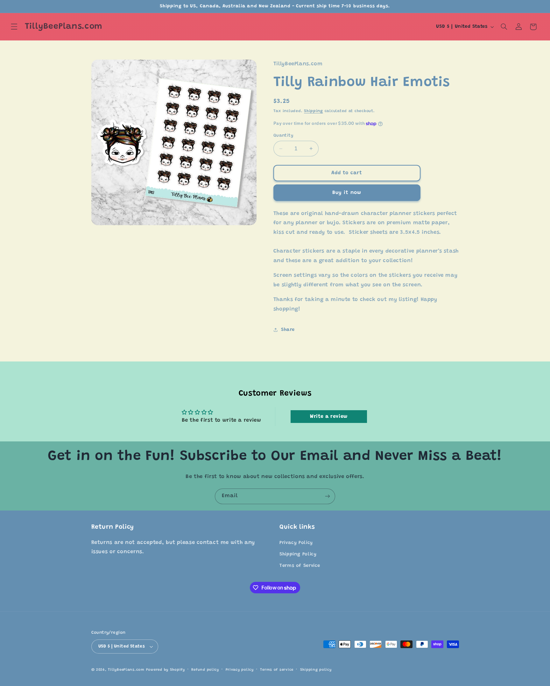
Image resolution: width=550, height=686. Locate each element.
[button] (14, 26)
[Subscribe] (327, 496)
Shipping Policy (297, 554)
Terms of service (276, 670)
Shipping (313, 111)
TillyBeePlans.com (126, 670)
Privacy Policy (296, 542)
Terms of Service (299, 565)
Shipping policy (316, 670)
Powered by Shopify (165, 670)
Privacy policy (240, 670)
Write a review (329, 416)
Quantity (283, 135)
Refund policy (205, 670)
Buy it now (347, 192)
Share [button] (288, 329)
